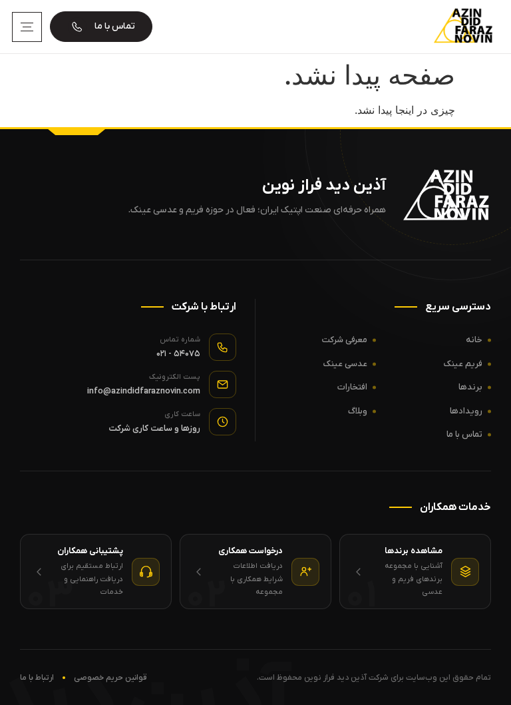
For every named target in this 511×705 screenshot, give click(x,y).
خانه (474, 340)
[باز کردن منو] (27, 27)
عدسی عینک (345, 363)
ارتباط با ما (37, 677)
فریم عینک (463, 363)
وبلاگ (357, 411)
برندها (470, 387)
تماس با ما (464, 434)
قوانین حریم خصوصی (110, 677)
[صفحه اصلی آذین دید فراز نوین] (460, 26)
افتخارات (352, 387)
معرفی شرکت (344, 340)
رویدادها (466, 411)
